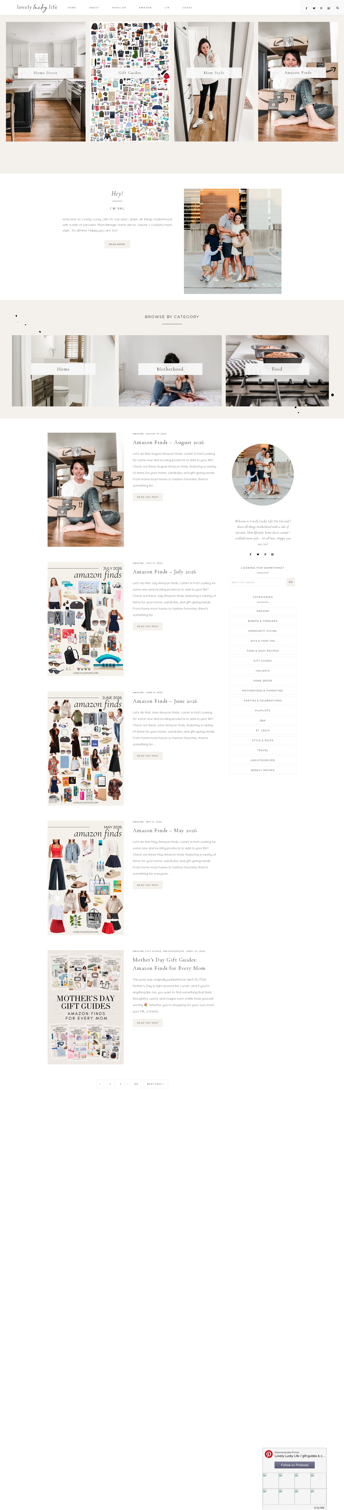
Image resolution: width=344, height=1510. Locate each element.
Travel (262, 750)
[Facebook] (252, 554)
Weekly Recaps (263, 770)
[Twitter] (259, 554)
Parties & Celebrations (263, 700)
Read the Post (147, 497)
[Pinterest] (267, 554)
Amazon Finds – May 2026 (165, 830)
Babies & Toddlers (263, 621)
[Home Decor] (46, 82)
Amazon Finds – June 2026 (165, 701)
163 (136, 1084)
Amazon (138, 434)
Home (63, 369)
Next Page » (156, 1084)
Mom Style (214, 72)
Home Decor (46, 72)
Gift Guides (130, 72)
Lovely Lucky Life (37, 8)
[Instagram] (274, 554)
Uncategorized (173, 951)
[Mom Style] (214, 82)
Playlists (262, 710)
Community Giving (262, 631)
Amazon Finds (298, 72)
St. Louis (263, 730)
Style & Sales (263, 740)
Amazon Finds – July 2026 (164, 571)
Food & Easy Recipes (263, 650)
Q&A (263, 720)
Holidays (263, 670)
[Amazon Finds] (298, 82)
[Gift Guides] (130, 82)
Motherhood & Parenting (262, 690)
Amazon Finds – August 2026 (168, 442)
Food (277, 369)
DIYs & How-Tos (263, 640)
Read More (117, 244)
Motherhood (170, 369)
